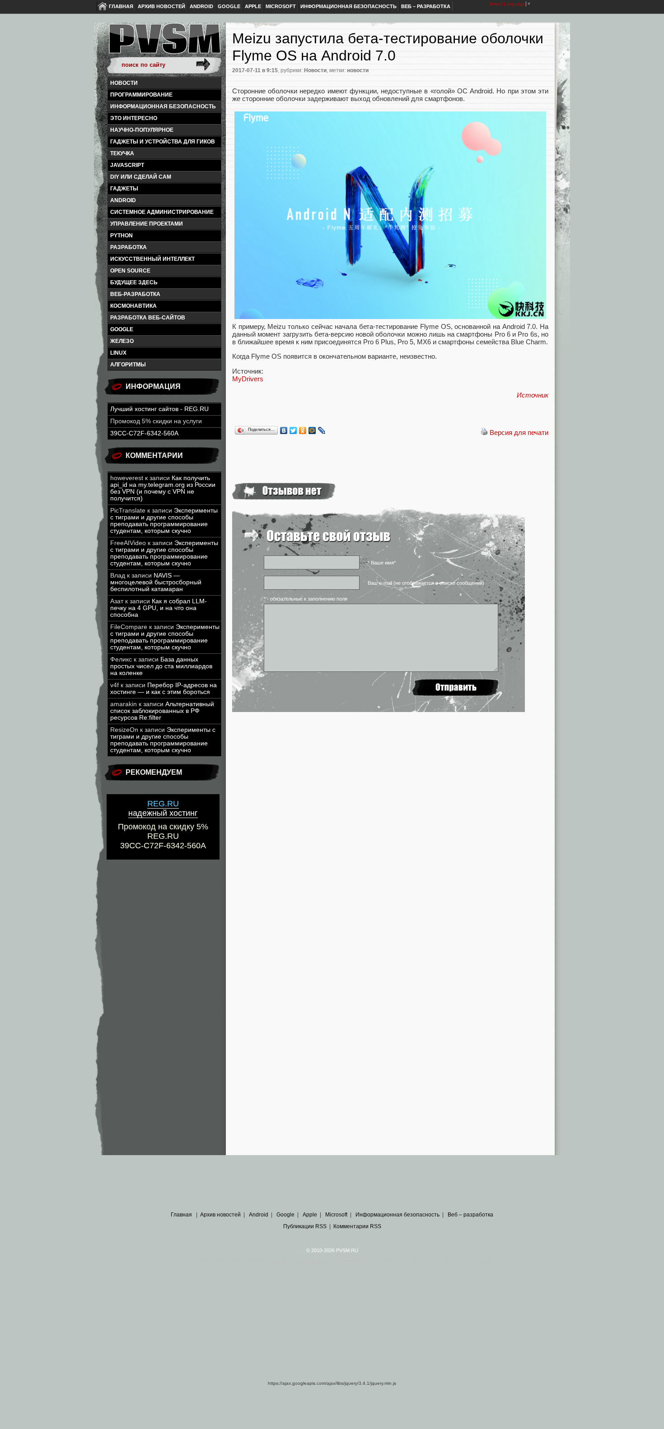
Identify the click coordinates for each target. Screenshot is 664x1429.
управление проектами (146, 224)
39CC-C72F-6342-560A (144, 433)
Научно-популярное (141, 130)
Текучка (122, 153)
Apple (253, 6)
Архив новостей (161, 6)
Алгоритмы (128, 364)
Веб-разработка (135, 294)
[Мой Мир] (312, 430)
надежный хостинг (163, 808)
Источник (532, 395)
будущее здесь (134, 282)
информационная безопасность (163, 106)
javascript (127, 165)
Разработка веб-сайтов (147, 317)
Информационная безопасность (348, 6)
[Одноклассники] (303, 430)
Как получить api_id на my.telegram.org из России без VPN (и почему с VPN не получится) (162, 488)
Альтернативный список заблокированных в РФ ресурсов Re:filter (162, 711)
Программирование (141, 95)
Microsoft (281, 6)
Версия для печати (519, 432)
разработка (128, 247)
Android (201, 6)
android (123, 200)
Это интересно (133, 118)
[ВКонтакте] (284, 430)
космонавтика (133, 306)
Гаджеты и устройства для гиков (162, 142)
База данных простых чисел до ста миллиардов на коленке (161, 666)
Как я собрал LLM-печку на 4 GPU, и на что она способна (158, 608)
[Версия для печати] (484, 432)
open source (130, 271)
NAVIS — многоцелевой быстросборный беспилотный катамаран (155, 582)
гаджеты (124, 188)
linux (118, 353)
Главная (121, 6)
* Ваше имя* (382, 562)
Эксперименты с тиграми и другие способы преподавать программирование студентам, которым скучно (164, 520)
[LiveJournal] (322, 430)
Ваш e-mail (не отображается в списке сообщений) (426, 583)
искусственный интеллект (152, 259)
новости (358, 70)
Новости (124, 83)
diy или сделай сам (140, 177)
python (121, 235)
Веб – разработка (425, 6)
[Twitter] (293, 430)
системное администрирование (162, 212)
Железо (122, 341)
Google (229, 6)
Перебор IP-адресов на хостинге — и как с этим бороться (163, 688)
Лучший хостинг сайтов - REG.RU (159, 409)
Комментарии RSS (357, 1226)
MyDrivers (247, 379)
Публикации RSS (305, 1226)
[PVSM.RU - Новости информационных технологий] (164, 42)
